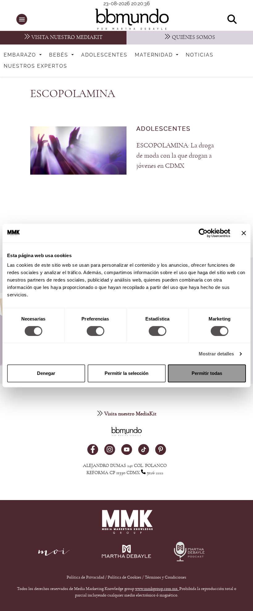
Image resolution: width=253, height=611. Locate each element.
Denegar (46, 373)
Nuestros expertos (35, 66)
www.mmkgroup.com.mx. (157, 589)
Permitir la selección (126, 373)
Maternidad (155, 55)
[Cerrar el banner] (244, 233)
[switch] (95, 331)
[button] (21, 19)
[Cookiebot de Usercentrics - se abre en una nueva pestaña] (203, 233)
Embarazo (21, 55)
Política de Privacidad (86, 577)
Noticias (200, 55)
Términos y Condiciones (165, 577)
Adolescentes (104, 55)
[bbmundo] (129, 19)
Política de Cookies (124, 577)
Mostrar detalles (216, 353)
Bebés (59, 55)
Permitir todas (207, 373)
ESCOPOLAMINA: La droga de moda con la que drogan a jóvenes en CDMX (175, 155)
